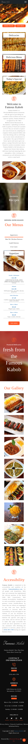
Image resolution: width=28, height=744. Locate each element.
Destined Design (15, 739)
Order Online (14, 39)
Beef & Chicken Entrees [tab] (13, 239)
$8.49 (14, 315)
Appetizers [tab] (14, 235)
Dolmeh (14, 286)
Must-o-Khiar (14, 312)
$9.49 (14, 307)
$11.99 (14, 278)
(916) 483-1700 (14, 674)
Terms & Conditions (16, 724)
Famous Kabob (18, 731)
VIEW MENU (20, 25)
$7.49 (14, 298)
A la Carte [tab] (14, 247)
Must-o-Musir (14, 304)
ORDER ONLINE (8, 25)
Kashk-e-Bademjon (14, 275)
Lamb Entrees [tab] (14, 243)
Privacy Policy (4, 724)
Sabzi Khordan (14, 295)
